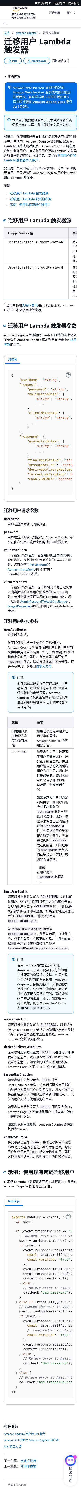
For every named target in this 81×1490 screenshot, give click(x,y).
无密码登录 (30, 305)
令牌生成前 (28, 1466)
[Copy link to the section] (4, 220)
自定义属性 (44, 666)
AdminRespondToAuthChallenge (43, 601)
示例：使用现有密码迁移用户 (30, 205)
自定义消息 (28, 1461)
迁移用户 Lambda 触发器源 (29, 193)
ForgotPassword (19, 606)
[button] (12, 76)
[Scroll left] (45, 13)
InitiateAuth (38, 565)
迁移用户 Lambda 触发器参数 (30, 199)
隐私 (10, 1484)
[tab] (12, 359)
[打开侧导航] (6, 23)
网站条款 (21, 1484)
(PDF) (23, 106)
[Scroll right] (74, 13)
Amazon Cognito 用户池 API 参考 (24, 1433)
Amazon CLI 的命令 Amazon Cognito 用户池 (31, 1440)
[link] (51, 33)
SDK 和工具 (11, 1446)
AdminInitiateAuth (21, 569)
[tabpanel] (40, 432)
